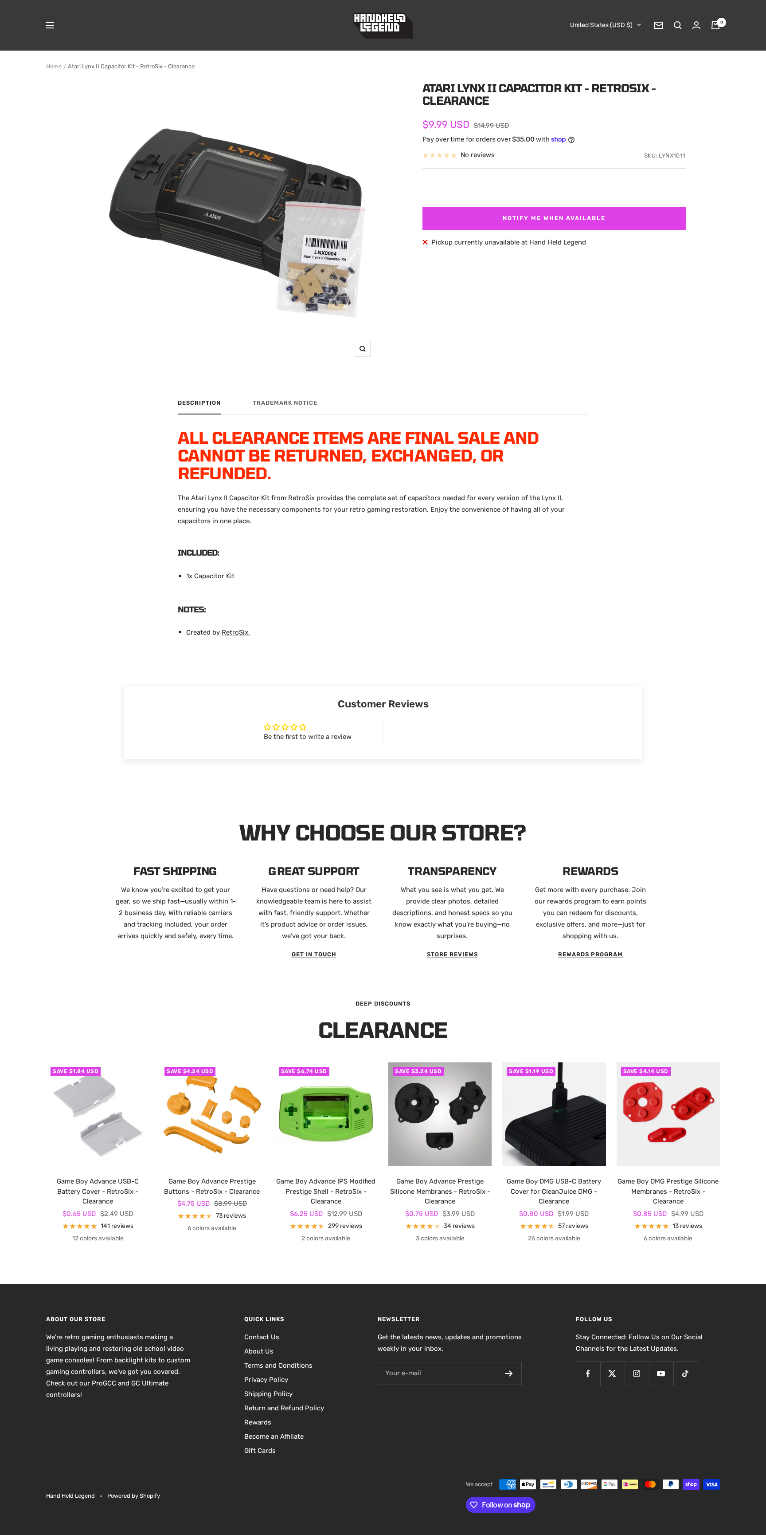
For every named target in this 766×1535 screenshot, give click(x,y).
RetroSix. (236, 632)
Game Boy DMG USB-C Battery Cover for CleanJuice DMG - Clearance (554, 1191)
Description (199, 402)
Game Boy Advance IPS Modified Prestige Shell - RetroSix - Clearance (325, 1191)
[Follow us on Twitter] (612, 1373)
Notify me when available (554, 218)
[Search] (678, 25)
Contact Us (261, 1337)
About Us (259, 1351)
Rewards (257, 1422)
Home (54, 66)
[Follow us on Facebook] (588, 1373)
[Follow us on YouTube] (661, 1373)
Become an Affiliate (274, 1436)
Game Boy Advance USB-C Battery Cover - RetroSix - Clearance (98, 1191)
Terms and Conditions (278, 1365)
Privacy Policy (266, 1380)
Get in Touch (314, 954)
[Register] (509, 1373)
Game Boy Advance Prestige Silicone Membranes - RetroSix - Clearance (440, 1191)
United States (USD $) (601, 25)
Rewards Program (590, 954)
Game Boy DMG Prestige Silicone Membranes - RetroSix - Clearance (668, 1191)
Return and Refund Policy (284, 1408)
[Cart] (715, 25)
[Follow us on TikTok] (685, 1373)
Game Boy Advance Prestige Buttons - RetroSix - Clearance (212, 1186)
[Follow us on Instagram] (637, 1373)
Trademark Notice (285, 402)
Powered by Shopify (133, 1495)
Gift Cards (260, 1451)
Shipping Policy (268, 1394)
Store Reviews (452, 954)
